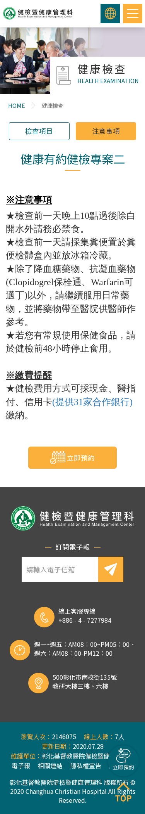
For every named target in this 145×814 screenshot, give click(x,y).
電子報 (21, 765)
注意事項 (106, 131)
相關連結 (50, 765)
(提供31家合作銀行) (92, 402)
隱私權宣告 (85, 765)
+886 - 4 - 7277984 (84, 620)
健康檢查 (52, 105)
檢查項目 (39, 131)
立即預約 (81, 457)
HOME (16, 105)
